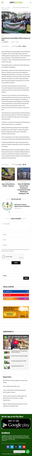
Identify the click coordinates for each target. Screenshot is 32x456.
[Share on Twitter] (16, 46)
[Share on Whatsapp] (21, 46)
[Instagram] (16, 447)
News (8, 7)
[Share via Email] (25, 46)
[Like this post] (13, 46)
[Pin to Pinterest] (18, 46)
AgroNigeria (5, 42)
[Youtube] (24, 447)
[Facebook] (8, 447)
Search (5, 275)
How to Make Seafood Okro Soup (11, 386)
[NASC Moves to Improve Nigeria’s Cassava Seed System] (7, 206)
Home (2, 7)
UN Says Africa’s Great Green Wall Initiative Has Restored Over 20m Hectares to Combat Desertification (15, 398)
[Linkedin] (20, 447)
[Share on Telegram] (23, 46)
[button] (2, 207)
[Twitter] (12, 447)
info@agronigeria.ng (12, 440)
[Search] (30, 2)
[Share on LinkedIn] (19, 46)
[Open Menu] (2, 2)
